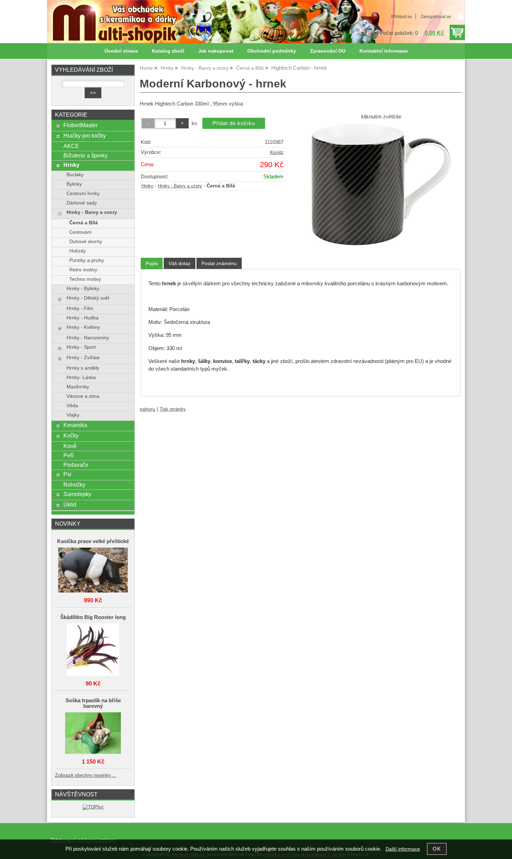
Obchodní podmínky (271, 51)
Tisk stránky (173, 409)
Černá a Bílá (83, 222)
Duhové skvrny (85, 241)
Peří (68, 455)
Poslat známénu (219, 263)
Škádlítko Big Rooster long (93, 617)
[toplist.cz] (93, 807)
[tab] (152, 263)
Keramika (75, 425)
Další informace (403, 849)
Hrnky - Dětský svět (88, 298)
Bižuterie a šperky (85, 155)
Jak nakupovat (215, 51)
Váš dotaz (180, 263)
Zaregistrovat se (436, 16)
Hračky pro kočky (84, 135)
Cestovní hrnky (83, 193)
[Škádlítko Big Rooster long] (93, 650)
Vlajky (73, 415)
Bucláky (75, 174)
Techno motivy (85, 279)
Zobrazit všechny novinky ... (85, 775)
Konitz (277, 152)
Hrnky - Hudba (83, 317)
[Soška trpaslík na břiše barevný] (93, 733)
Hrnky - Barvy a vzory (180, 186)
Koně (70, 446)
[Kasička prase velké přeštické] (93, 571)
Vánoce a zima (83, 396)
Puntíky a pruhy (86, 260)
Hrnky (147, 186)
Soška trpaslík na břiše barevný (93, 703)
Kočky (71, 435)
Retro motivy (83, 269)
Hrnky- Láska (81, 377)
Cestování (80, 232)
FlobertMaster (80, 125)
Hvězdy (77, 251)
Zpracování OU (328, 51)
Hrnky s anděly (83, 368)
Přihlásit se (401, 16)
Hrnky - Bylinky (83, 288)
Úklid (69, 504)
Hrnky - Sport (81, 347)
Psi (67, 474)
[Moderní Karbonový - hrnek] (381, 184)
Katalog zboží (168, 51)
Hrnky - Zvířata (83, 357)
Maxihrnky (78, 386)
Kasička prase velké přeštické (93, 541)
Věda (72, 405)
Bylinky (74, 184)
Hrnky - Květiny (83, 327)
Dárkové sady (82, 203)
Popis (152, 263)
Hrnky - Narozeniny (88, 337)
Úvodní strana (121, 51)
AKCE (71, 146)
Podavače (75, 465)
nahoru (147, 409)
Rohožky (74, 484)
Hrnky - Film (80, 308)
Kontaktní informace (383, 51)
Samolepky (77, 494)
